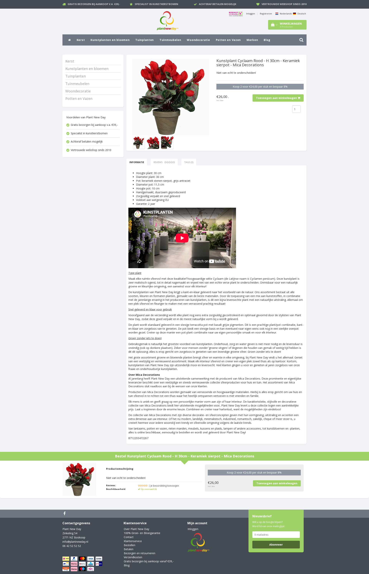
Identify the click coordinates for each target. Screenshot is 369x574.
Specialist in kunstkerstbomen (156, 4)
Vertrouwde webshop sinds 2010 (284, 4)
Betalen (128, 549)
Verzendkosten (133, 557)
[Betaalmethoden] (82, 564)
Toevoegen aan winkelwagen (277, 98)
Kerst (81, 40)
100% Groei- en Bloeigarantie (142, 533)
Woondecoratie (198, 40)
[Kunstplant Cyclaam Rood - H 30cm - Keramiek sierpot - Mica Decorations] (170, 97)
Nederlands (285, 13)
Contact (129, 537)
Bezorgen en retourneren (139, 553)
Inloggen (250, 13)
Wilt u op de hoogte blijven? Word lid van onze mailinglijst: (268, 524)
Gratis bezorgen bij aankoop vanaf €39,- (149, 561)
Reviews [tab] (158, 162)
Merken (252, 40)
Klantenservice (133, 541)
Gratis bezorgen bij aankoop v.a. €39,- (94, 4)
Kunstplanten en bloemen (110, 40)
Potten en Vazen (228, 40)
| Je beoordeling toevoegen (164, 485)
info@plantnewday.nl (75, 541)
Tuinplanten (144, 40)
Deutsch (301, 13)
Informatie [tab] (136, 162)
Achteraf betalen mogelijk (217, 4)
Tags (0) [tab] (188, 162)
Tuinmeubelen (170, 40)
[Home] (69, 40)
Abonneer (276, 544)
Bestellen (129, 545)
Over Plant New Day (136, 529)
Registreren (266, 13)
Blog (267, 40)
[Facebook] (64, 514)
